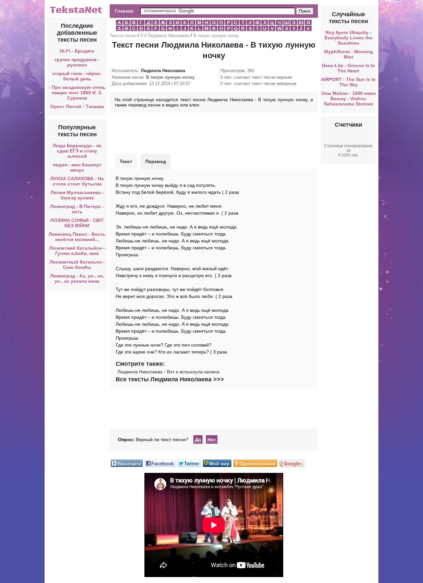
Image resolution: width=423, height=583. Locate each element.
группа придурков (76, 59)
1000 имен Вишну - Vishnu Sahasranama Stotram (350, 98)
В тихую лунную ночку (216, 35)
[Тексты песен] (77, 12)
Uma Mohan (334, 93)
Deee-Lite (332, 65)
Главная (124, 11)
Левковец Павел (68, 234)
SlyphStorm (337, 51)
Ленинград (62, 206)
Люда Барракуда (72, 145)
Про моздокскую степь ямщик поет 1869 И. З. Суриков (78, 93)
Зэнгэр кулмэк (77, 197)
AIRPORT (331, 79)
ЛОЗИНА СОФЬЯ (69, 220)
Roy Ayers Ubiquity (347, 32)
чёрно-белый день (82, 76)
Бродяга (84, 51)
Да (198, 439)
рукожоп (77, 64)
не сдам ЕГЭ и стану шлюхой (79, 151)
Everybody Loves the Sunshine (348, 40)
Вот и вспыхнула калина (193, 371)
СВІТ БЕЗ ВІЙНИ (84, 223)
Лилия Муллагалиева (76, 192)
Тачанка (95, 106)
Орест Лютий (65, 106)
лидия (60, 164)
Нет (212, 439)
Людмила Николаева (168, 35)
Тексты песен (123, 35)
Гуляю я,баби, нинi (77, 253)
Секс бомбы (77, 267)
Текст (126, 161)
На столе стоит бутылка (78, 181)
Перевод (155, 161)
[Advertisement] (214, 132)
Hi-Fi (65, 51)
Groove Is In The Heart (356, 68)
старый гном (67, 73)
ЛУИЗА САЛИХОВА (72, 178)
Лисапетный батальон (76, 262)
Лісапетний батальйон (75, 248)
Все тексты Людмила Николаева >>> (170, 379)
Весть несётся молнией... (80, 236)
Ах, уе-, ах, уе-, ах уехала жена (79, 278)
